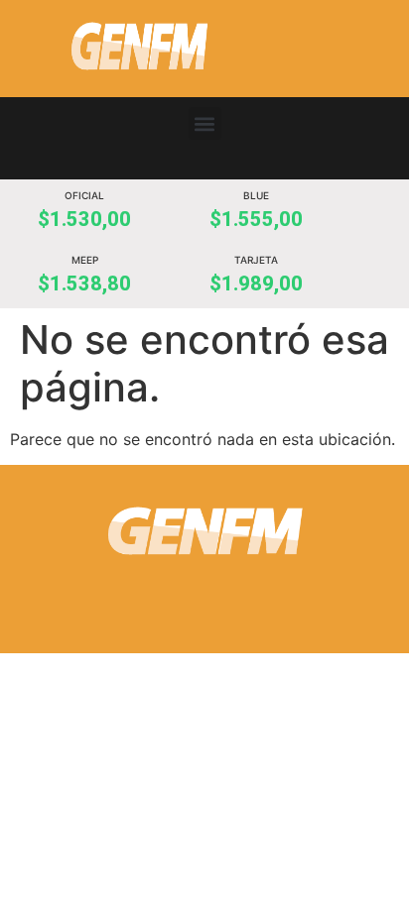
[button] (205, 123)
